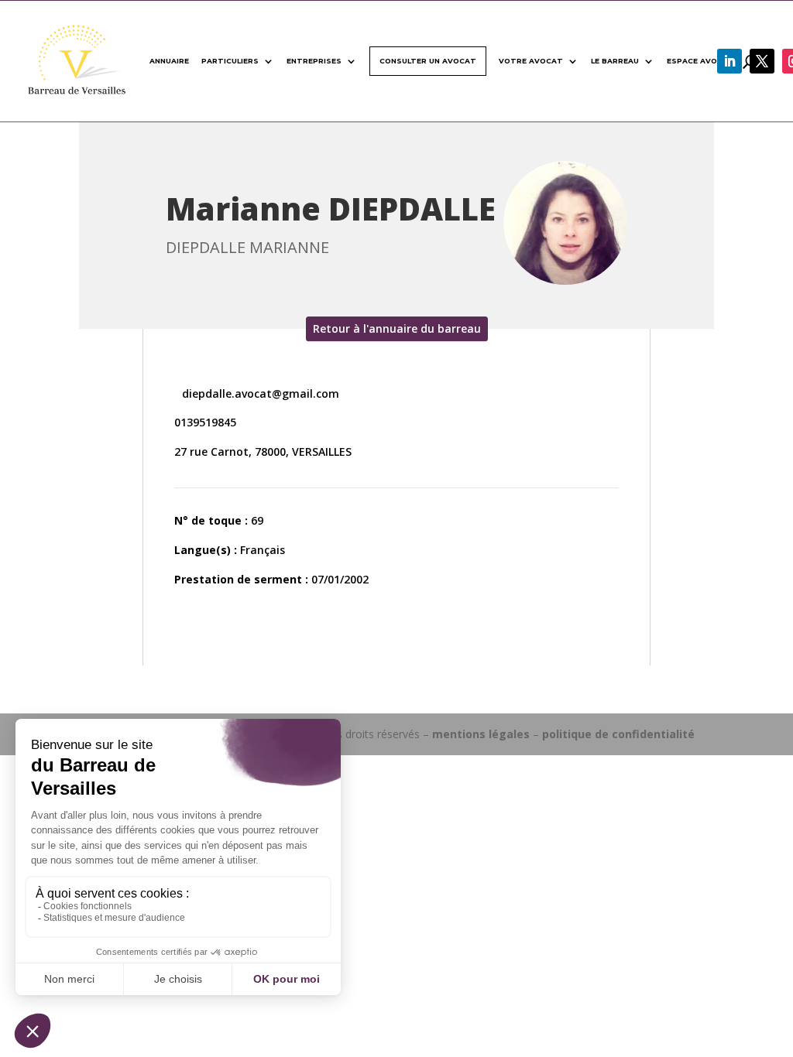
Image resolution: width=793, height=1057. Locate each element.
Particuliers (230, 60)
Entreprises (314, 60)
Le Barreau (615, 60)
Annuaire (169, 60)
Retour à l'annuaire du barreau (397, 328)
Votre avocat (531, 60)
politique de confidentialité (618, 734)
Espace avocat (700, 60)
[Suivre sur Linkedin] (729, 61)
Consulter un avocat (427, 60)
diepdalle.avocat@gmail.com (259, 393)
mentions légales (481, 734)
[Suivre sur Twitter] (762, 61)
